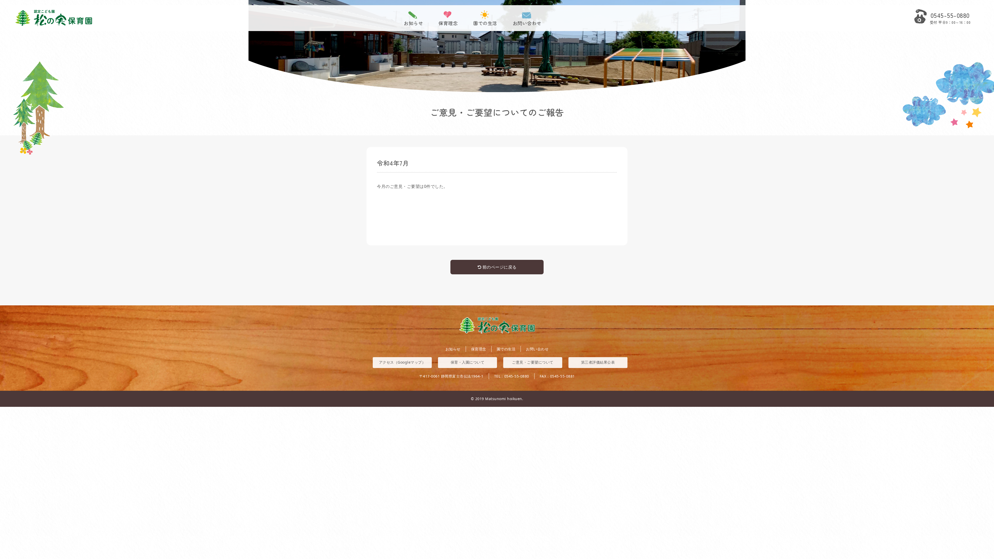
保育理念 (448, 23)
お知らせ (413, 23)
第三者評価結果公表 (598, 362)
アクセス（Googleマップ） (402, 362)
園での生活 (485, 23)
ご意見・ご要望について (532, 362)
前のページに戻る (499, 267)
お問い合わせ (527, 23)
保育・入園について (468, 362)
